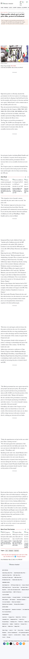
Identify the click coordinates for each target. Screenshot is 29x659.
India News (6, 12)
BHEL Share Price (17, 577)
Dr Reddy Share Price (6, 579)
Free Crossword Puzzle (6, 611)
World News (20, 621)
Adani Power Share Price (7, 575)
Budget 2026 (17, 626)
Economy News (24, 624)
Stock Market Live (5, 585)
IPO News (24, 617)
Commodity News (5, 619)
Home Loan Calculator (16, 601)
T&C (15, 630)
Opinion (11, 624)
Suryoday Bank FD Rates (7, 592)
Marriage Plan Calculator (19, 604)
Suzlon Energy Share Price (7, 572)
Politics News (10, 626)
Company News (11, 617)
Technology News (13, 621)
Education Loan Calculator (7, 604)
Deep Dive (4, 589)
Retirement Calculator (21, 599)
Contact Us (10, 634)
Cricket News (21, 619)
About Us (11, 630)
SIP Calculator (12, 599)
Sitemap (23, 634)
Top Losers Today (15, 587)
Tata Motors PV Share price (7, 577)
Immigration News (14, 619)
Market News (18, 617)
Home (2, 7)
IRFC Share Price (16, 575)
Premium (6, 7)
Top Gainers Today (24, 587)
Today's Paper (5, 630)
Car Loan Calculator (6, 601)
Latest (10, 7)
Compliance (4, 634)
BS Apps (8, 637)
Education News (5, 624)
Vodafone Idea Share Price (17, 579)
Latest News (4, 617)
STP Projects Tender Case (16, 585)
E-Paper (14, 7)
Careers (3, 637)
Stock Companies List (6, 609)
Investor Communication (12, 632)
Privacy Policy (20, 630)
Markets (19, 7)
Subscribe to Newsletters (16, 609)
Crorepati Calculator (16, 597)
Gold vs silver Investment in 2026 (14, 589)
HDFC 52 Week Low (17, 592)
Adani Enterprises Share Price (19, 572)
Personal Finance (5, 621)
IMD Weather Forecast (6, 587)
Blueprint (24, 7)
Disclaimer (4, 632)
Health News (17, 624)
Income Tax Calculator (6, 597)
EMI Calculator (5, 599)
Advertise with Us (17, 634)
